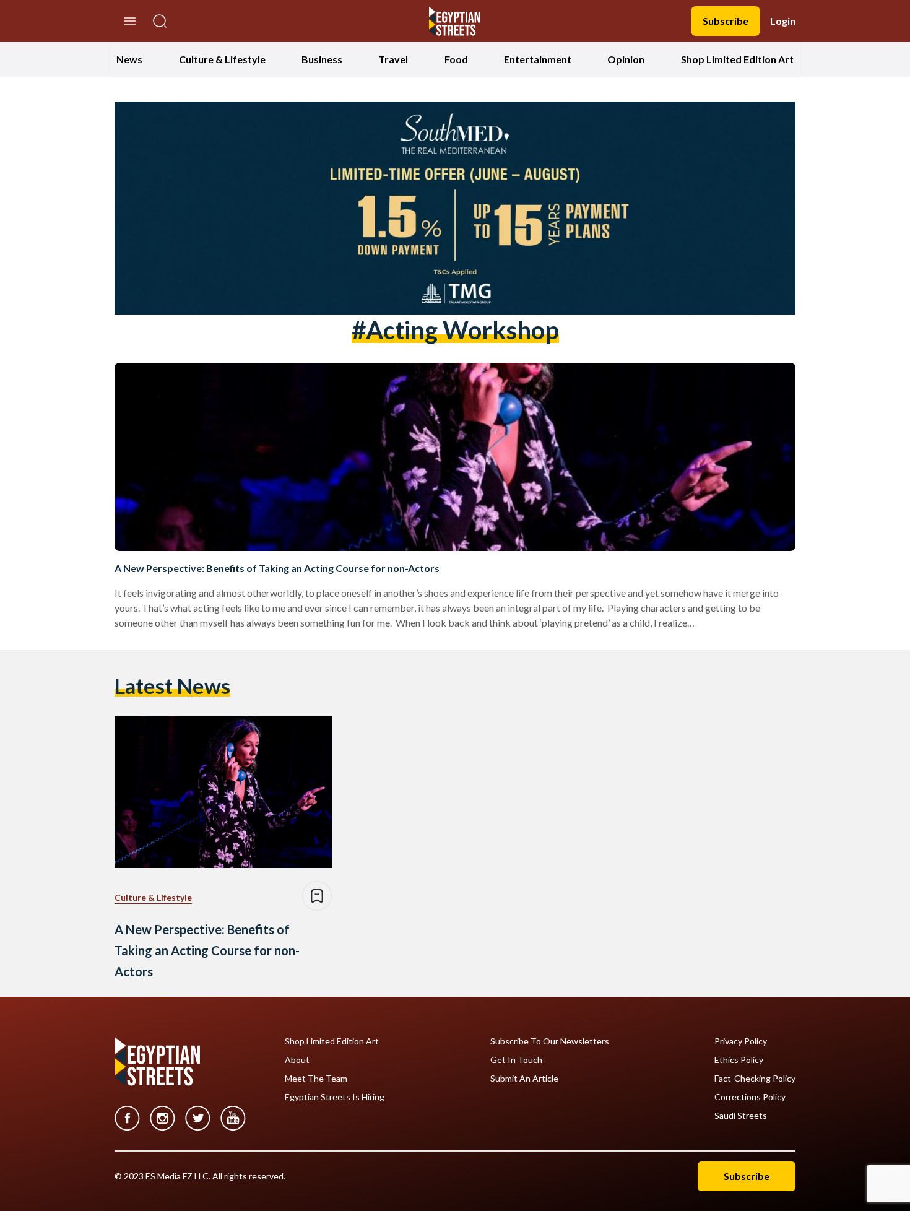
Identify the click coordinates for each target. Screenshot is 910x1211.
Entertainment (537, 59)
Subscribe (725, 21)
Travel (393, 59)
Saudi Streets (740, 1116)
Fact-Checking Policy (754, 1078)
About (297, 1060)
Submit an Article (524, 1078)
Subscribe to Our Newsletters (549, 1041)
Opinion (625, 59)
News (129, 59)
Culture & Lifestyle (222, 59)
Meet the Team (316, 1078)
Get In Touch (516, 1060)
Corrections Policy (750, 1097)
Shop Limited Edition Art (737, 59)
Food (456, 59)
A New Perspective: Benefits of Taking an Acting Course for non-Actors (277, 568)
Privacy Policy (740, 1041)
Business (321, 59)
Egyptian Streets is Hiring (334, 1097)
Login (782, 21)
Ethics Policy (738, 1060)
